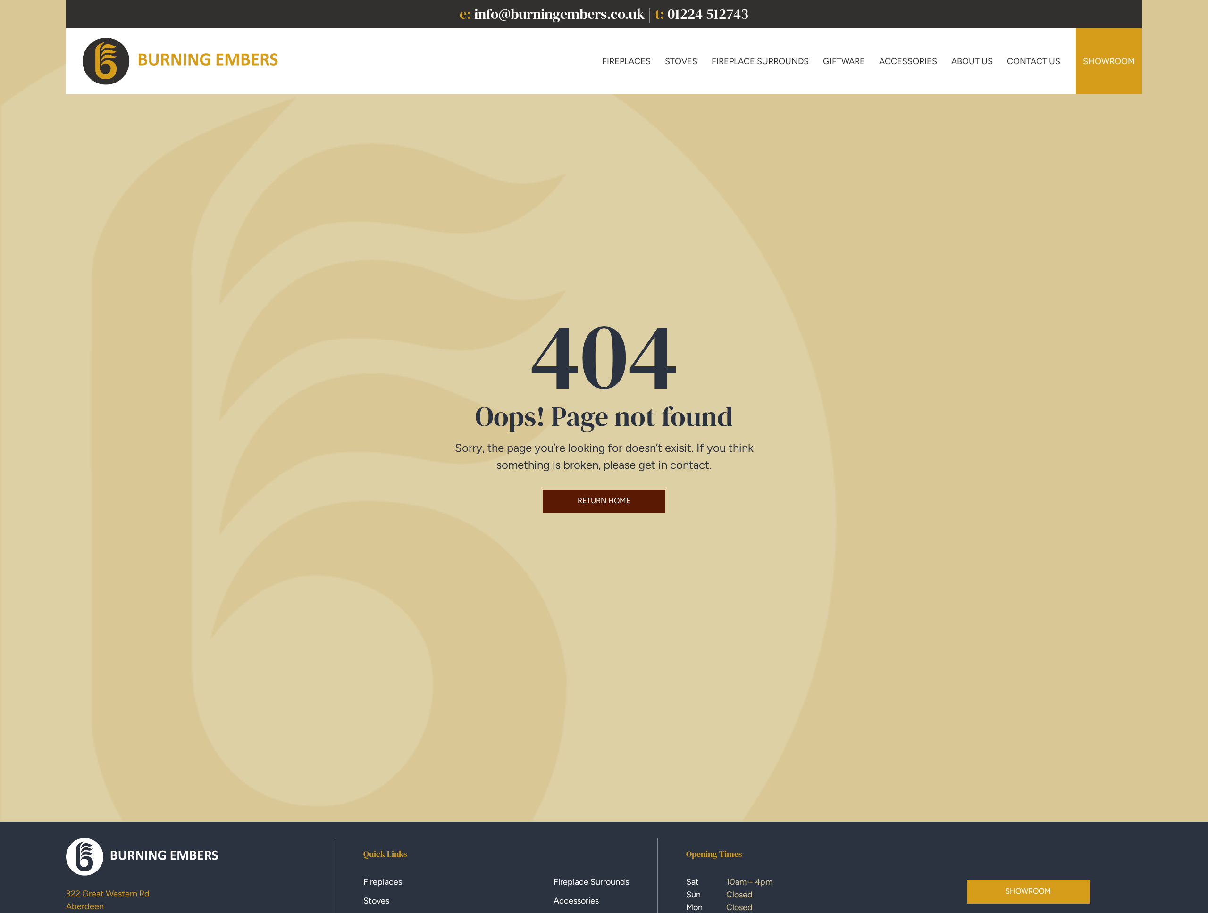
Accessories (908, 61)
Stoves (681, 61)
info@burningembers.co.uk (559, 14)
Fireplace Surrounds (760, 61)
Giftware (844, 61)
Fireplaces (626, 61)
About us (972, 61)
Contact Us (1033, 61)
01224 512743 (708, 14)
